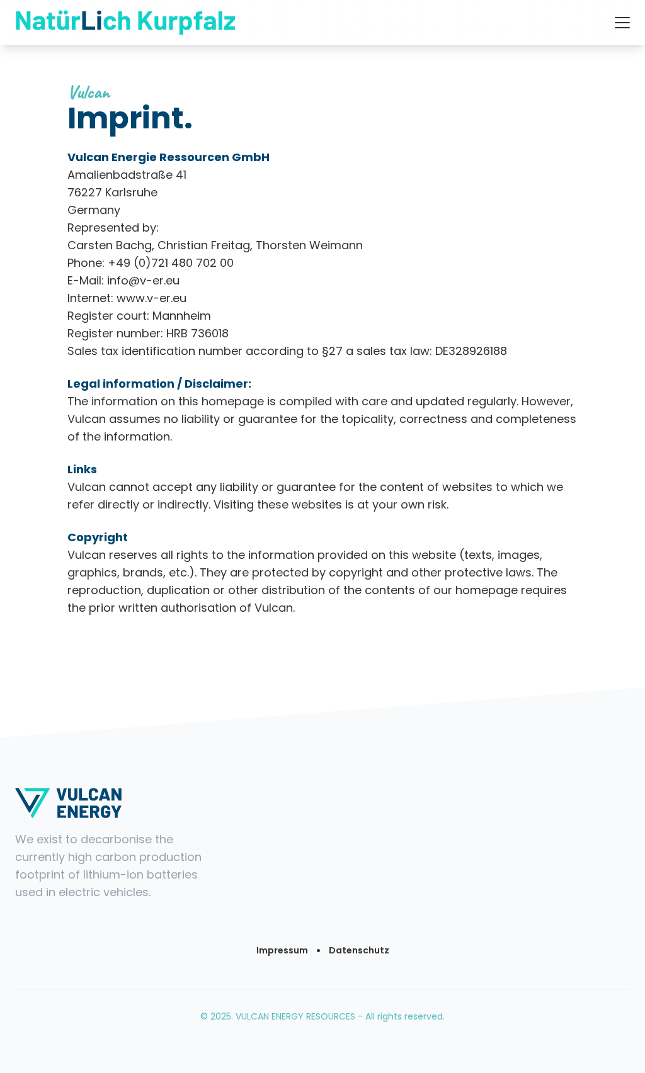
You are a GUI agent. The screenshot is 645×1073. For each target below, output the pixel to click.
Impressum (282, 950)
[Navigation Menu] (622, 22)
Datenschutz (359, 950)
